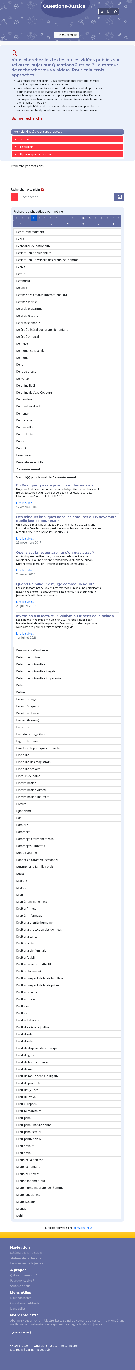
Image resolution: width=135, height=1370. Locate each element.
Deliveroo (22, 378)
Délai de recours (27, 316)
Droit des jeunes (27, 1090)
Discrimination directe (31, 790)
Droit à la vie (25, 943)
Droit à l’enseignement (31, 902)
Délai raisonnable (28, 323)
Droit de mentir (27, 1069)
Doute (20, 874)
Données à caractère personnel (37, 860)
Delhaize (22, 343)
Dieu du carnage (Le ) (30, 734)
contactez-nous (83, 1228)
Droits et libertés (27, 1174)
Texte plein (26, 146)
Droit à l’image (26, 908)
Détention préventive (30, 664)
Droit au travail (26, 999)
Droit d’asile (24, 1034)
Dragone (22, 881)
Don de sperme (26, 853)
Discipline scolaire (28, 769)
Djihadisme (24, 811)
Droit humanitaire (28, 1111)
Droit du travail (26, 1097)
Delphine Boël (25, 385)
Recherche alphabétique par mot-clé (38, 211)
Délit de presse (26, 371)
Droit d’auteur (26, 1041)
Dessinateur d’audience (32, 650)
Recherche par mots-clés (27, 166)
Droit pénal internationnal (34, 1125)
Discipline (22, 755)
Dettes (20, 692)
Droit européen (26, 1104)
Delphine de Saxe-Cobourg (34, 392)
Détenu (21, 685)
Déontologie (24, 434)
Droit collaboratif (28, 1020)
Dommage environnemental (35, 839)
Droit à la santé (26, 936)
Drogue (21, 887)
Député (21, 448)
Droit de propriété (28, 1083)
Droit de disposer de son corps (36, 1048)
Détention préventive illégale (35, 671)
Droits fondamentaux (31, 1181)
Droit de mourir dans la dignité (37, 1076)
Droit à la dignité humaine (34, 922)
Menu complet (67, 35)
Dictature (22, 727)
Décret (20, 267)
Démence (22, 413)
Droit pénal (24, 1118)
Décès (20, 239)
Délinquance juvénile (30, 350)
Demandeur (24, 399)
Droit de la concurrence (32, 1062)
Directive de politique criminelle (38, 748)
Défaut (21, 274)
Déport (21, 441)
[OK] (119, 197)
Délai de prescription (30, 309)
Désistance (23, 455)
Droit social (24, 1153)
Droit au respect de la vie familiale (39, 978)
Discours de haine (28, 776)
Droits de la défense (29, 1160)
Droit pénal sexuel (28, 1132)
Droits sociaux (25, 1201)
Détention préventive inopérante (38, 678)
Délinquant (24, 358)
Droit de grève (25, 1055)
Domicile (22, 825)
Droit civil (22, 1013)
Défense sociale (26, 302)
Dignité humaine (27, 741)
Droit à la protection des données (39, 929)
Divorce (21, 804)
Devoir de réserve (27, 713)
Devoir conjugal (26, 699)
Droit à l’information (30, 915)
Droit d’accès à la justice (32, 1027)
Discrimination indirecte (32, 797)
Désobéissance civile (29, 462)
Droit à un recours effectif (33, 964)
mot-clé (24, 139)
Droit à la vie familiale (31, 950)
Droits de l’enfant (28, 1167)
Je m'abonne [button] (20, 1332)
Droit (19, 895)
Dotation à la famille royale (35, 867)
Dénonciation (25, 427)
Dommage (23, 832)
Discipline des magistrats (33, 762)
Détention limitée (28, 657)
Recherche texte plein (25, 189)
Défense (21, 288)
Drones (21, 1209)
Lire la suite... (25, 503)
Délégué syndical (27, 337)
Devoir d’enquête (27, 706)
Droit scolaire (25, 1146)
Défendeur (23, 281)
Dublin (20, 1216)
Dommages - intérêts (30, 846)
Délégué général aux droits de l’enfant (42, 330)
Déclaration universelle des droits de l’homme (47, 260)
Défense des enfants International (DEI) (42, 295)
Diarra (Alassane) (27, 720)
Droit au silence (26, 992)
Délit (19, 364)
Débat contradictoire (30, 232)
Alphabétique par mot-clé (35, 154)
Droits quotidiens (28, 1195)
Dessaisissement (28, 469)
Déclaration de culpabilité (33, 253)
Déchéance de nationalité (33, 246)
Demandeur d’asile (28, 406)
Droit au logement (28, 971)
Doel (19, 818)
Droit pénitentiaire (29, 1139)
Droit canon (24, 1006)
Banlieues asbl (41, 1349)
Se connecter (69, 1346)
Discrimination (26, 783)
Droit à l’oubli (25, 957)
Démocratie (24, 420)
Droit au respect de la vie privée (37, 985)
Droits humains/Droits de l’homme (39, 1188)
